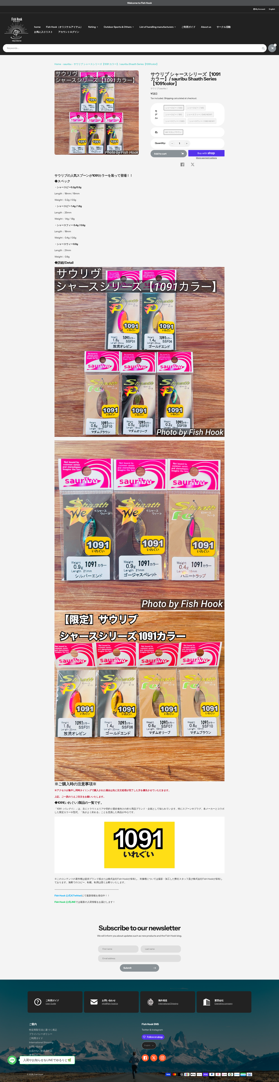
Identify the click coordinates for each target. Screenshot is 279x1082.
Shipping (168, 98)
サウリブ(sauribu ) (159, 88)
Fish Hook (38, 1074)
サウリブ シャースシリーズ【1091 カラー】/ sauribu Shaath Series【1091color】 (116, 64)
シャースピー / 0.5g (173, 108)
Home (57, 64)
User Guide (51, 1003)
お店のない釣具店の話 (40, 1050)
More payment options (206, 158)
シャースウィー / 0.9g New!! (202, 121)
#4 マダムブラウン (173, 132)
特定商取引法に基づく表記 (43, 1029)
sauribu (67, 64)
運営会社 (33, 1055)
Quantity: (160, 143)
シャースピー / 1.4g (195, 108)
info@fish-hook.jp (110, 1003)
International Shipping (168, 1003)
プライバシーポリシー (40, 1033)
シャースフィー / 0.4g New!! (199, 114)
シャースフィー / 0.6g (174, 121)
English (272, 9)
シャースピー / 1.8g (173, 114)
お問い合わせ (36, 1046)
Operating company (223, 1003)
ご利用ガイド (36, 1038)
